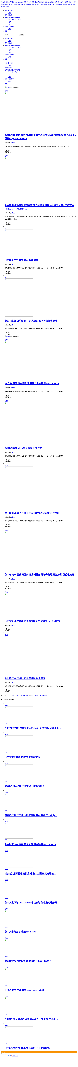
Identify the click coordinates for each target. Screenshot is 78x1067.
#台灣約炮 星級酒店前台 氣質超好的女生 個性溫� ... (31, 1019)
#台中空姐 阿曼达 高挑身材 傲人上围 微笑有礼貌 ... (30, 873)
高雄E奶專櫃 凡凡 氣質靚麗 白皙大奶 (23, 448)
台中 (9, 22)
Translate (15, 1056)
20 (23, 695)
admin (13, 142)
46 (28, 695)
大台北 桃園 (9, 10)
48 (31, 695)
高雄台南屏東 (9, 26)
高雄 (9, 29)
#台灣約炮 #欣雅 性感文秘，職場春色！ (25, 786)
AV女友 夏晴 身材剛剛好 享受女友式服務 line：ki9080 (32, 383)
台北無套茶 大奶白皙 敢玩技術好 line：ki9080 (28, 961)
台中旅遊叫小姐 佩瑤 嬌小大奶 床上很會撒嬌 (27, 1048)
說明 (6, 635)
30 (24, 695)
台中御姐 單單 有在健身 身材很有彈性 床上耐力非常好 (32, 513)
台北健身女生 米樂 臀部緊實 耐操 (21, 260)
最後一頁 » (43, 695)
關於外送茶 (8, 15)
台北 (9, 13)
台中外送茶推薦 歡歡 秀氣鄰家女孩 (22, 757)
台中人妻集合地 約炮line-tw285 (20, 931)
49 (33, 695)
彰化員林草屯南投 (14, 19)
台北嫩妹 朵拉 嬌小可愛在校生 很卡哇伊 (25, 678)
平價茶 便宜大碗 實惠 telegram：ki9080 (24, 990)
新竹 (6, 31)
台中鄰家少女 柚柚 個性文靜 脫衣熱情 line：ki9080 (30, 844)
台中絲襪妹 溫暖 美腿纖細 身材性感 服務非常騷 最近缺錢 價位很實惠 (39, 574)
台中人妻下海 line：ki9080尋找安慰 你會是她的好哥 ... (32, 902)
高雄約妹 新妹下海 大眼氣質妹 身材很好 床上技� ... (31, 815)
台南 (9, 24)
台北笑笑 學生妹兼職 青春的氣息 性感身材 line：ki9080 (32, 621)
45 (27, 695)
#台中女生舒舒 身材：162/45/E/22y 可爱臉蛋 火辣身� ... (33, 728)
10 (21, 695)
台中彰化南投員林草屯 (12, 17)
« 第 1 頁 (16, 695)
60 (36, 695)
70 (37, 695)
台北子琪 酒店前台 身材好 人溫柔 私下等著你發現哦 (31, 321)
